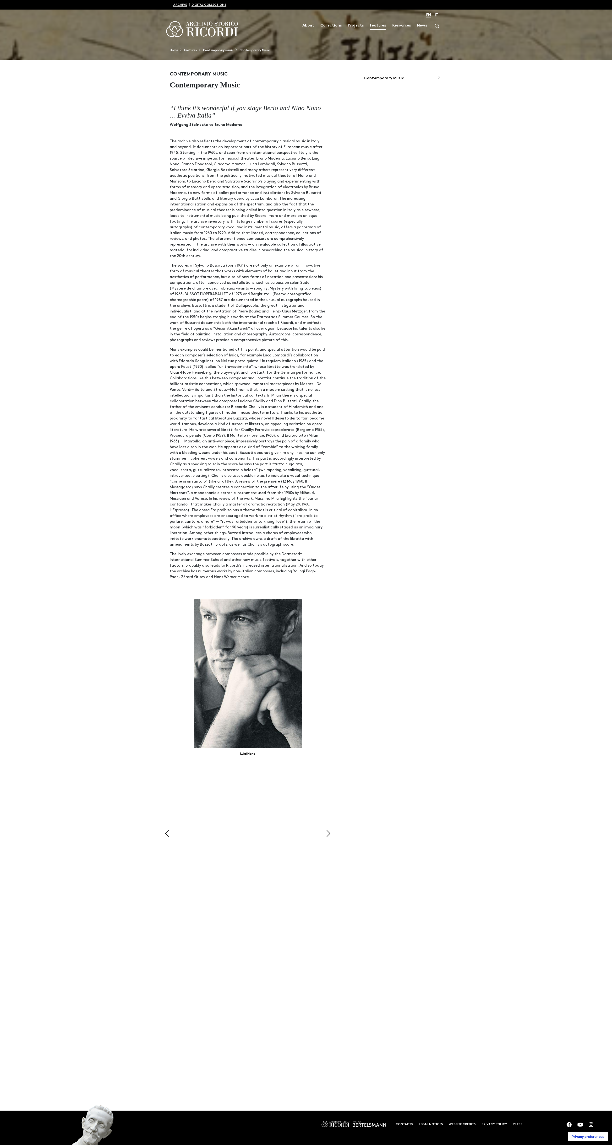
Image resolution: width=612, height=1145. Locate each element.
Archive (180, 4)
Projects (356, 25)
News (422, 25)
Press (517, 1124)
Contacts (404, 1124)
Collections (331, 25)
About (308, 25)
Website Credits (462, 1124)
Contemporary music (218, 50)
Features (378, 25)
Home (174, 50)
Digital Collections (208, 4)
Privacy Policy (494, 1124)
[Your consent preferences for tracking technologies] (588, 1136)
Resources (401, 25)
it (436, 15)
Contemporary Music (254, 50)
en (428, 15)
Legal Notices (431, 1124)
